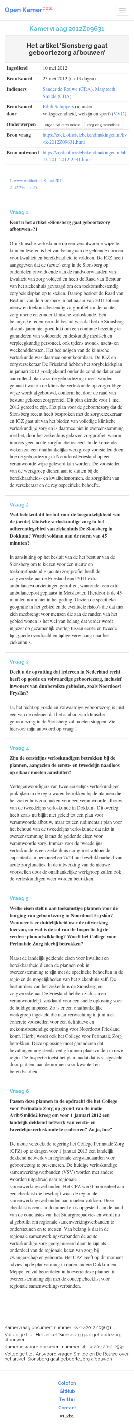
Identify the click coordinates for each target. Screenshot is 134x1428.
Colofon (67, 1383)
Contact (67, 1407)
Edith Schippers (58, 106)
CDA (85, 89)
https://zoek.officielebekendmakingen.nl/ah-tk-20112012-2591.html (85, 156)
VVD (119, 113)
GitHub (67, 1391)
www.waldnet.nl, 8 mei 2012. (39, 180)
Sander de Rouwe (60, 89)
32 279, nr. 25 (25, 187)
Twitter (67, 1399)
